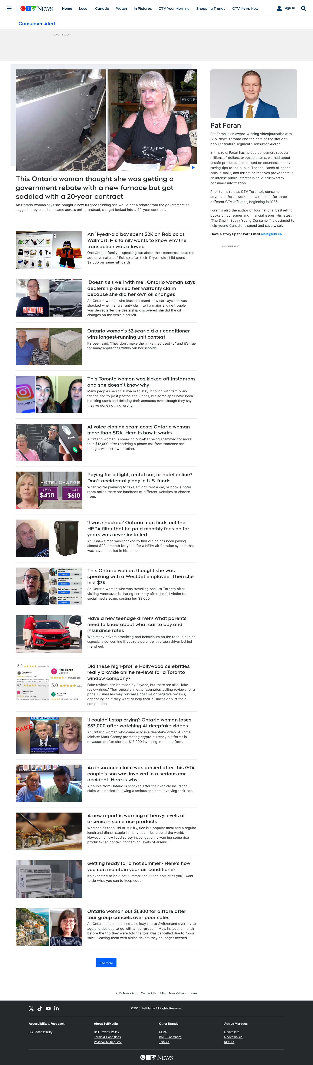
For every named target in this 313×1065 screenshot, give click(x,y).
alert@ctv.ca (271, 234)
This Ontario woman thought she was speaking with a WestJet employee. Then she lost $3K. (140, 576)
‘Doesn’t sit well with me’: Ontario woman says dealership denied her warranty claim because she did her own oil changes (141, 288)
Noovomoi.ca (233, 1037)
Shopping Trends (210, 9)
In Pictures (143, 9)
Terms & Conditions (107, 1037)
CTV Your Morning (174, 9)
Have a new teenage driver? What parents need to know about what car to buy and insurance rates (137, 624)
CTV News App (127, 993)
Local (83, 9)
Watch (121, 9)
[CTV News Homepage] (36, 8)
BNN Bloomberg (170, 1037)
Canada (102, 9)
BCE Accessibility (41, 1032)
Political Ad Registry (108, 1042)
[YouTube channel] (48, 1008)
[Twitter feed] (31, 1008)
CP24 (163, 1032)
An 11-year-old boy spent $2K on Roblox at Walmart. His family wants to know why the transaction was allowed (137, 240)
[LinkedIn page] (56, 1008)
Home (67, 9)
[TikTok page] (39, 1008)
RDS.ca (229, 1042)
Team (193, 993)
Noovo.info (231, 1032)
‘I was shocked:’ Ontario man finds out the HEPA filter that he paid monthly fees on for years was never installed (138, 528)
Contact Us (148, 993)
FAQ (163, 993)
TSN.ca (164, 1042)
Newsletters (177, 993)
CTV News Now (245, 9)
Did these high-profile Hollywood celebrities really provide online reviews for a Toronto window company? (138, 672)
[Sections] (9, 8)
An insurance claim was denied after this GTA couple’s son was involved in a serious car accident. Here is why (141, 773)
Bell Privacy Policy (106, 1032)
